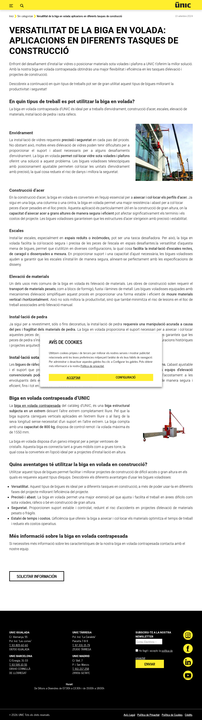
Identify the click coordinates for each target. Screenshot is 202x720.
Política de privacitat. (92, 365)
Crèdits (188, 714)
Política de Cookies (172, 714)
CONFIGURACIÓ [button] (126, 376)
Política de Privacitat (148, 714)
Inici (11, 16)
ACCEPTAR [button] (73, 377)
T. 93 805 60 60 (18, 645)
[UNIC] (183, 5)
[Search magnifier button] (22, 5)
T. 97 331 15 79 (81, 645)
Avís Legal (129, 714)
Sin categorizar (25, 16)
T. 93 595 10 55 (18, 664)
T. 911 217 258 (80, 668)
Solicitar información (37, 576)
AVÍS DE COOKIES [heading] (65, 342)
